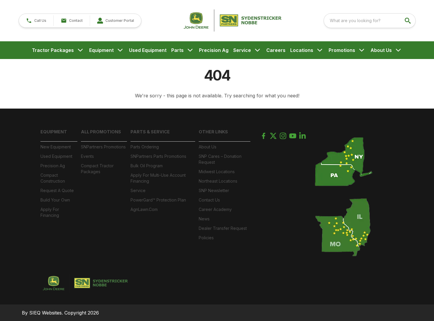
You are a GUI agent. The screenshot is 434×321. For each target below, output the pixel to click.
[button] (36, 20)
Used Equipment (148, 50)
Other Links (213, 131)
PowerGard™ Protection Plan (158, 199)
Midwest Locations (217, 171)
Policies (206, 237)
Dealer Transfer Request (223, 228)
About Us (381, 50)
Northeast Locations (218, 181)
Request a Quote (57, 190)
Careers (275, 50)
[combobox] (369, 21)
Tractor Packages (53, 50)
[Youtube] (292, 136)
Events (87, 156)
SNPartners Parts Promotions (158, 156)
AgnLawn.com (144, 209)
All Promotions (101, 131)
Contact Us (209, 199)
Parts (177, 50)
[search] (408, 20)
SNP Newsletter (214, 190)
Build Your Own (55, 199)
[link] (115, 20)
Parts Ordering (144, 146)
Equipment (101, 50)
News (204, 218)
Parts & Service (150, 131)
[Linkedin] (302, 136)
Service (242, 50)
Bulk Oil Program (146, 165)
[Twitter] (273, 136)
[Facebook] (263, 136)
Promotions (342, 50)
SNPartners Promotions (103, 146)
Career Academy (215, 209)
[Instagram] (283, 136)
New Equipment (55, 146)
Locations (301, 50)
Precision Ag (214, 50)
